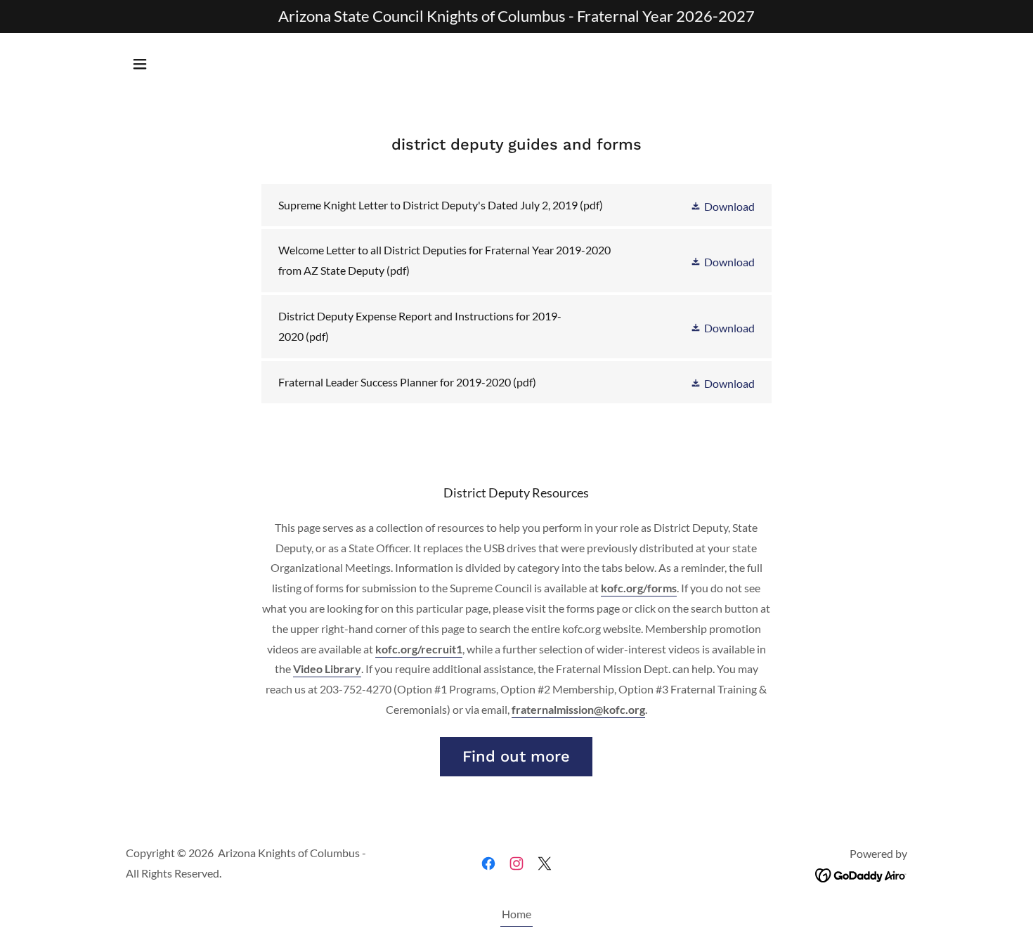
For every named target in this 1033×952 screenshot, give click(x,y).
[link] (516, 205)
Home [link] (516, 913)
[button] (140, 64)
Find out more (516, 756)
